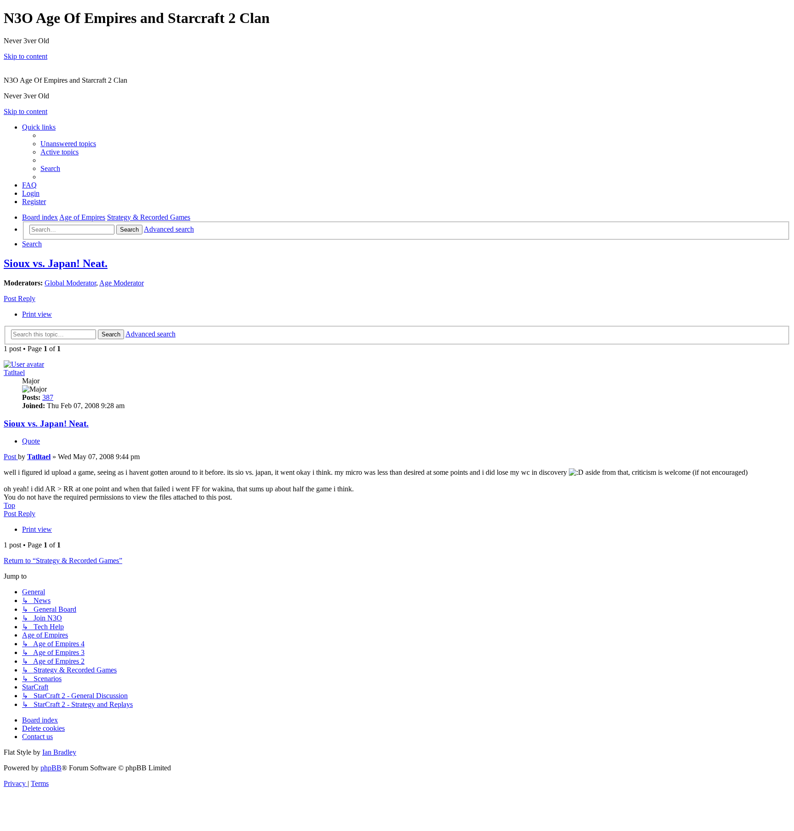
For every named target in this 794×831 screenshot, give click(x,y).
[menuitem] (68, 144)
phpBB (51, 768)
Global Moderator (70, 283)
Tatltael (14, 372)
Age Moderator (121, 283)
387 (47, 397)
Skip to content (25, 56)
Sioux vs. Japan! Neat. (56, 263)
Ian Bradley (59, 752)
